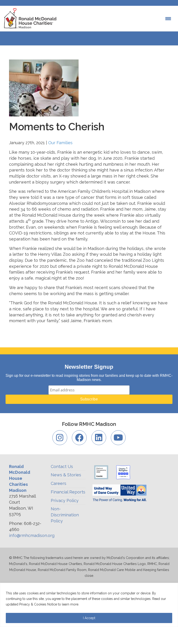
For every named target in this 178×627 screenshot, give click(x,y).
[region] (89, 605)
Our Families (60, 142)
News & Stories (66, 474)
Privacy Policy (65, 500)
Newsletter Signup (89, 367)
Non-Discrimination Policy (65, 514)
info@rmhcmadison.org (31, 535)
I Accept (89, 618)
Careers (58, 483)
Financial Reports (68, 492)
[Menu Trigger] (168, 18)
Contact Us (62, 466)
